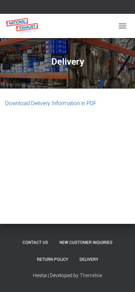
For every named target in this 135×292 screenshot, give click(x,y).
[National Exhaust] (24, 26)
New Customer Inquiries (86, 242)
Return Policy (52, 259)
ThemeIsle (91, 275)
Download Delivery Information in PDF (51, 103)
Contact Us (35, 242)
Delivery (89, 259)
